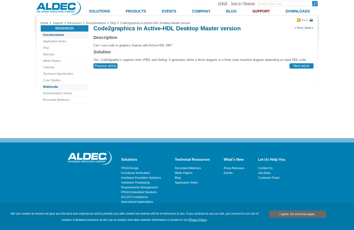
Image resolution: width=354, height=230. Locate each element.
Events (228, 173)
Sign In (236, 3)
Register (249, 3)
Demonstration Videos (57, 93)
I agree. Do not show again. (297, 214)
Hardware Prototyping (135, 182)
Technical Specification (58, 74)
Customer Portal (268, 177)
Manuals (48, 54)
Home (44, 23)
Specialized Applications (137, 202)
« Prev (299, 28)
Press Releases (234, 168)
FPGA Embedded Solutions (139, 192)
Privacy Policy (198, 220)
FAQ (46, 48)
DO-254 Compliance (134, 197)
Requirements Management (139, 187)
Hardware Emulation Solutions (141, 177)
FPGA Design (130, 168)
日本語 (222, 3)
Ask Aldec (264, 173)
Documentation (53, 35)
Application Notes (54, 41)
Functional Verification (135, 173)
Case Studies (52, 80)
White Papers (52, 61)
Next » (309, 28)
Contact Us (265, 168)
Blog (178, 177)
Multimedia (50, 87)
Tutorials (48, 67)
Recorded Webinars (56, 100)
